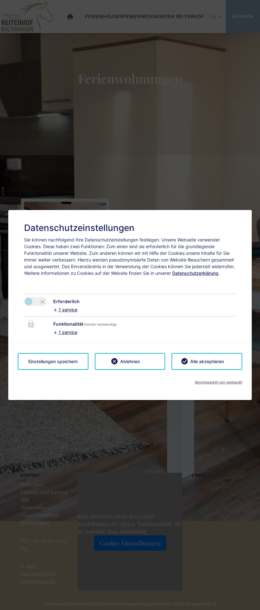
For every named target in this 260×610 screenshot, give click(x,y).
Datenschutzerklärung (195, 273)
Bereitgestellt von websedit (218, 382)
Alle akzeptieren (207, 361)
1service (65, 309)
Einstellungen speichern (53, 361)
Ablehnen (130, 361)
